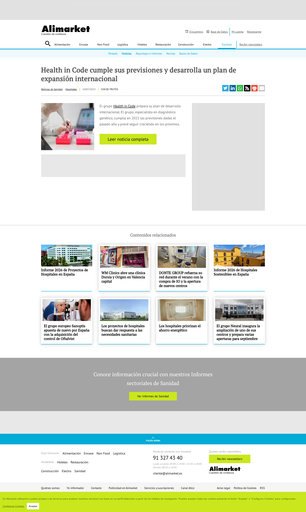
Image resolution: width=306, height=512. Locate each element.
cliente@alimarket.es (167, 473)
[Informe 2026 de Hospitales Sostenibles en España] (239, 268)
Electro (207, 44)
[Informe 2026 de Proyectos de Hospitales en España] (66, 268)
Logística (122, 44)
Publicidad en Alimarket (123, 488)
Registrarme (254, 31)
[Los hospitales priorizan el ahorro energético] (181, 321)
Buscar (47, 43)
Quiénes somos (50, 488)
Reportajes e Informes (149, 53)
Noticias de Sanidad (52, 89)
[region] (153, 502)
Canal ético (187, 488)
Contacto (96, 488)
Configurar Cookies (13, 506)
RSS (262, 488)
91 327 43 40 (167, 457)
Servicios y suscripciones (159, 488)
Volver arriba (153, 440)
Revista (170, 53)
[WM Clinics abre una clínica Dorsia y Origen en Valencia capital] (124, 268)
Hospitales (71, 89)
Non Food (103, 44)
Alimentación (62, 44)
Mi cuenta (237, 31)
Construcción (186, 44)
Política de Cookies (245, 488)
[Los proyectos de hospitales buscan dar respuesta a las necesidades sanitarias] (124, 321)
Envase (83, 44)
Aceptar (33, 506)
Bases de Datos (188, 53)
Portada (113, 53)
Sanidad (227, 44)
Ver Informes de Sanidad (153, 396)
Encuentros (196, 31)
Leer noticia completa (128, 139)
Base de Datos (219, 31)
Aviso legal (223, 488)
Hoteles (142, 44)
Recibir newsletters (250, 44)
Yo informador (75, 488)
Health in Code (124, 106)
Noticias (127, 53)
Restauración (163, 44)
